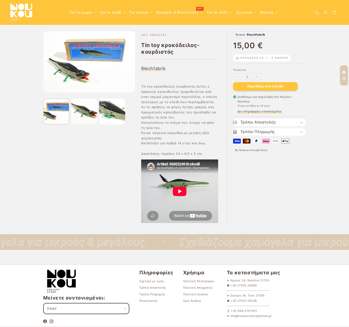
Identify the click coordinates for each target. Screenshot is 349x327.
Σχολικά (244, 12)
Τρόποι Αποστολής (152, 287)
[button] (316, 12)
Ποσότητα (239, 69)
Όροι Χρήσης (192, 300)
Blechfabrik (153, 68)
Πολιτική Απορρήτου (198, 287)
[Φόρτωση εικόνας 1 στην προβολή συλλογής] (56, 112)
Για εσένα (138, 12)
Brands (267, 12)
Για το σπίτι (217, 12)
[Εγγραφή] (124, 308)
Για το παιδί (110, 12)
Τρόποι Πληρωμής (152, 294)
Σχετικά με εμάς (151, 281)
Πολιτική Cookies (195, 294)
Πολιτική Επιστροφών (198, 281)
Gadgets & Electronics (177, 12)
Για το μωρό (80, 12)
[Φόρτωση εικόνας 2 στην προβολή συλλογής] (84, 112)
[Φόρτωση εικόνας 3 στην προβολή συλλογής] (112, 112)
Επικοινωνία (148, 300)
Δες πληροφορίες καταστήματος (260, 111)
